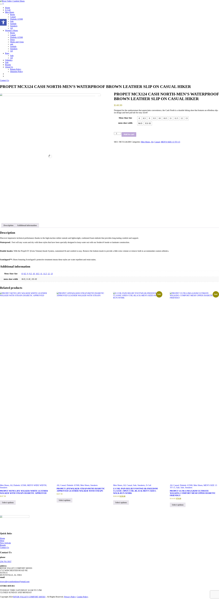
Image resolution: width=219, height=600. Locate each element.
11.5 (45, 274)
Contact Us (4, 80)
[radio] (139, 118)
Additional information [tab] (27, 225)
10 (34, 274)
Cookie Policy (82, 597)
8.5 (25, 274)
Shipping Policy (16, 71)
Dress (12, 40)
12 (49, 274)
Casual (13, 17)
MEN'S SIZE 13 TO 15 (170, 142)
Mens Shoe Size (125, 118)
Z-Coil (7, 10)
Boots (12, 14)
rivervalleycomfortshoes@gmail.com (14, 581)
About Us (9, 67)
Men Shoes (9, 12)
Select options (8, 502)
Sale (12, 21)
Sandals (13, 24)
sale (11, 44)
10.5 (37, 274)
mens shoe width (125, 123)
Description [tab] (8, 225)
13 (52, 274)
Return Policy (15, 69)
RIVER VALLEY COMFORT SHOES (29, 597)
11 (41, 274)
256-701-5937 (5, 561)
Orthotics (8, 60)
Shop (2, 541)
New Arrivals (5, 543)
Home (7, 8)
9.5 (30, 274)
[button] (3, 22)
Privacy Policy (70, 597)
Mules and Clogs (17, 42)
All (11, 28)
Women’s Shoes (11, 30)
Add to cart (129, 134)
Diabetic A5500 (16, 19)
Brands (8, 65)
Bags (7, 53)
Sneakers (13, 26)
